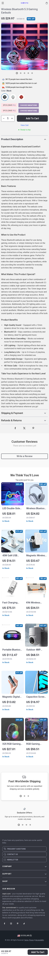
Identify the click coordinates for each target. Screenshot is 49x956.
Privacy (31, 940)
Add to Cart (37, 952)
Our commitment (9, 908)
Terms (26, 940)
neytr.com (6, 894)
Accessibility (39, 940)
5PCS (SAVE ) (9, 111)
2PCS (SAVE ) (9, 105)
